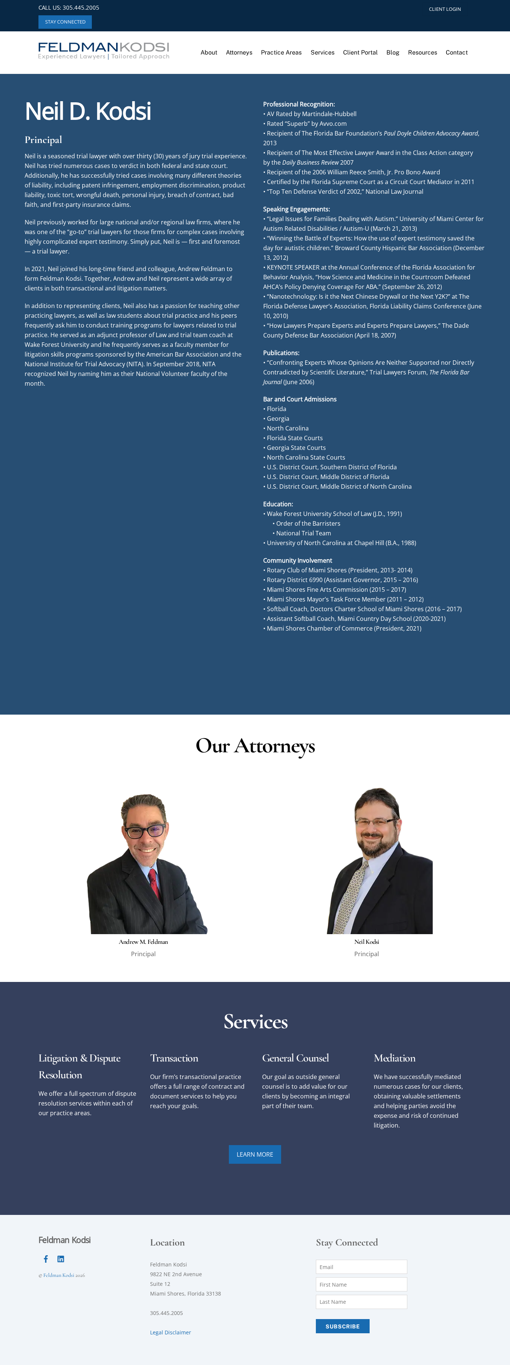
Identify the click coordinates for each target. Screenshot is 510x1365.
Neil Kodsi (366, 942)
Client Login (445, 9)
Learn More (255, 1154)
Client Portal (360, 52)
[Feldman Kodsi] (103, 53)
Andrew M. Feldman (143, 942)
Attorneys (239, 52)
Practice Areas (281, 52)
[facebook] (45, 1258)
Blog (392, 52)
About (208, 52)
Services (323, 52)
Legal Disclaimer (170, 1332)
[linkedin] (61, 1258)
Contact (457, 52)
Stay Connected (65, 21)
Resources (422, 52)
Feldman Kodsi (58, 1275)
